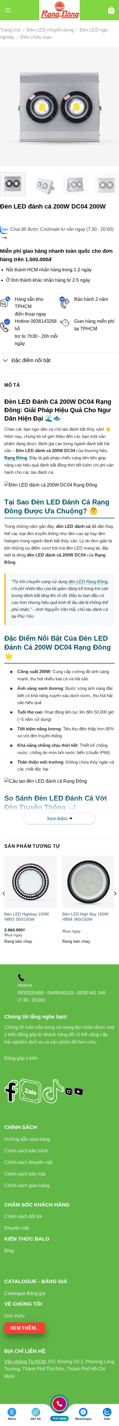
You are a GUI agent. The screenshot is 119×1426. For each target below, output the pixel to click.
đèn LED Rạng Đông (87, 581)
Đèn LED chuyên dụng (50, 29)
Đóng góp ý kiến (21, 1058)
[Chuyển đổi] (5, 361)
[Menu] (7, 10)
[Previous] (9, 107)
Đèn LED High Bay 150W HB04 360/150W (85, 917)
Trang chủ (10, 29)
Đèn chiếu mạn (36, 37)
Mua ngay (13, 935)
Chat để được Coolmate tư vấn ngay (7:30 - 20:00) (62, 229)
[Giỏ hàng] (111, 10)
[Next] (109, 107)
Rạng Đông (15, 457)
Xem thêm (57, 818)
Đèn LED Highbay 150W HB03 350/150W (26, 917)
